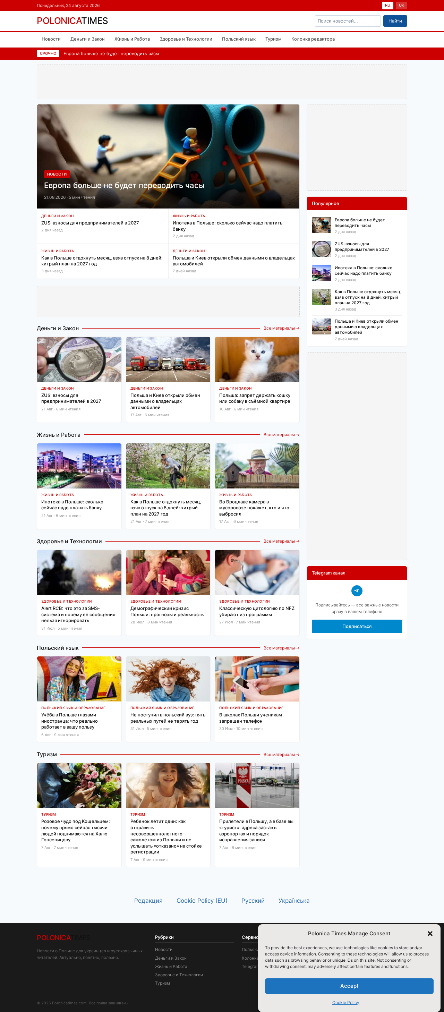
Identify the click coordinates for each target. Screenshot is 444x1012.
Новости (51, 39)
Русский (253, 900)
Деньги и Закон (87, 39)
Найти (395, 21)
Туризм (273, 39)
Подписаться (357, 626)
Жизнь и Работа (132, 39)
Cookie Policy (345, 1002)
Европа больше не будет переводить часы (111, 53)
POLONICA (72, 20)
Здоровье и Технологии (186, 39)
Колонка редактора (313, 39)
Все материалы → (282, 328)
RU (387, 5)
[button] (430, 933)
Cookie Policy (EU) (202, 900)
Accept (349, 986)
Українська (294, 900)
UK (401, 5)
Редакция (148, 900)
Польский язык (239, 39)
